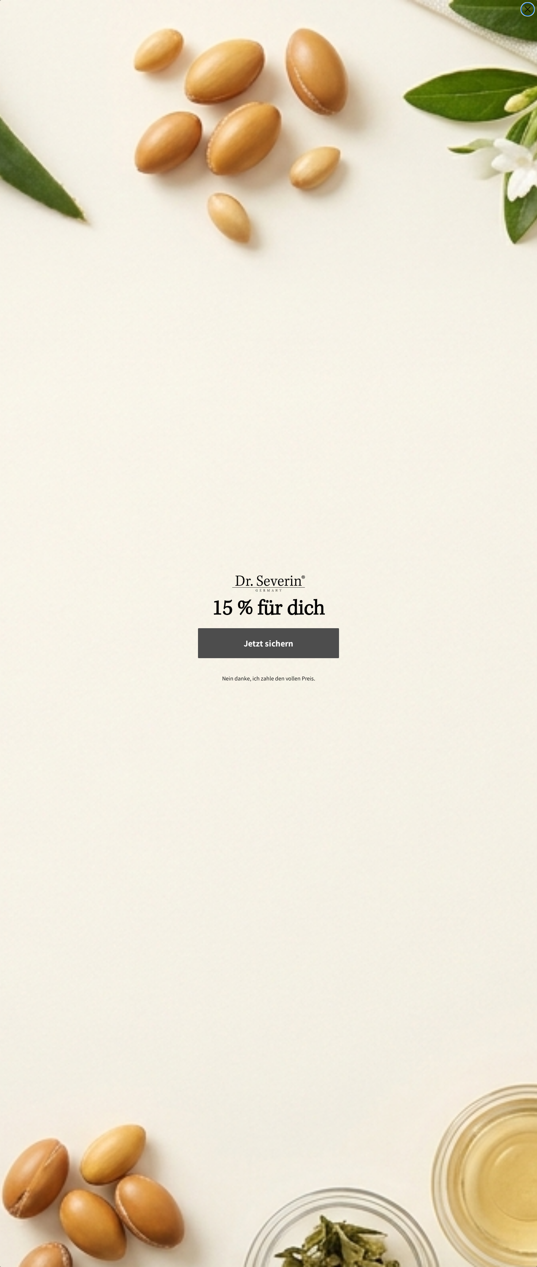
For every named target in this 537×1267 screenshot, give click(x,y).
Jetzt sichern (268, 643)
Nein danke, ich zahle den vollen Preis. (268, 678)
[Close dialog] (527, 9)
